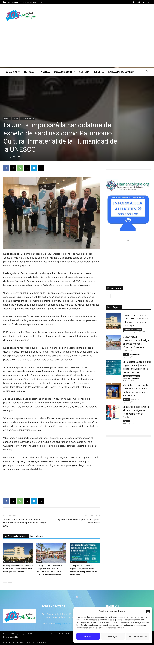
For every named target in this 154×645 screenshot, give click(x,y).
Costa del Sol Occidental (13, 562)
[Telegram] (34, 168)
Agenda (45, 71)
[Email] (27, 168)
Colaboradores (63, 71)
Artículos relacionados (16, 536)
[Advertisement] (77, 46)
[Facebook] (133, 2)
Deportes (98, 71)
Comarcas (11, 71)
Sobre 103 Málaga (11, 634)
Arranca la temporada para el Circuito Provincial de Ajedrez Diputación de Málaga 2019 (24, 522)
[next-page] (10, 581)
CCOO (39, 562)
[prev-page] (5, 581)
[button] (147, 611)
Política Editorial (49, 634)
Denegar (113, 636)
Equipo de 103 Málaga (31, 634)
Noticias (29, 71)
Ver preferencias (138, 636)
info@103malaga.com (66, 623)
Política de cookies (11, 637)
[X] (148, 2)
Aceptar (88, 636)
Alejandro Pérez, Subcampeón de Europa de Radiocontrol (78, 521)
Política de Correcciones (69, 634)
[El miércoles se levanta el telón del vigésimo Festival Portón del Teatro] (113, 412)
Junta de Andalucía (27, 118)
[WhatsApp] (20, 168)
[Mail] (143, 2)
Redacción (127, 332)
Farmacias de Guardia (121, 71)
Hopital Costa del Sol (78, 562)
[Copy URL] (41, 168)
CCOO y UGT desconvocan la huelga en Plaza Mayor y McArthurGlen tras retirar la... (136, 343)
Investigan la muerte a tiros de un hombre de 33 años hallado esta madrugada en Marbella (18, 568)
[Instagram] (138, 2)
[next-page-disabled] (112, 296)
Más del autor (37, 536)
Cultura (84, 71)
